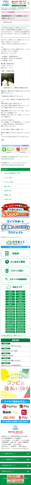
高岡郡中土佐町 (10, 322)
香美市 (10, 304)
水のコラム (5, 446)
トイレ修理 (15, 440)
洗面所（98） (8, 190)
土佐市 (10, 296)
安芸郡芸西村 (20, 311)
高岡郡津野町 (20, 327)
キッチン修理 (25, 440)
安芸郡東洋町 (20, 304)
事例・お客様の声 (23, 442)
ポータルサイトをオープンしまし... (12, 345)
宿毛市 (10, 299)
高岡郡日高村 (10, 327)
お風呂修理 (5, 442)
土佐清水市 (20, 299)
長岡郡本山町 (10, 314)
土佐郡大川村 (20, 316)
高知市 (10, 291)
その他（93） (8, 199)
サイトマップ (5, 448)
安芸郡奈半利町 (10, 306)
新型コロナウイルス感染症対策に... (12, 365)
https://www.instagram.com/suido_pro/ (12, 164)
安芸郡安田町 (10, 309)
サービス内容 (5, 440)
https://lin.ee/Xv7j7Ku (8, 158)
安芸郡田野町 (20, 306)
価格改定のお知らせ (7, 355)
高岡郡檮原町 (20, 324)
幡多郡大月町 (20, 329)
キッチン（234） (9, 182)
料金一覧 (13, 442)
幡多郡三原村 (10, 332)
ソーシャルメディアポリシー (20, 448)
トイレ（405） (8, 177)
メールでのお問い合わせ (19, 5)
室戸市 (20, 291)
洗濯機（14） (8, 195)
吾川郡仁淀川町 (20, 319)
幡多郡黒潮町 (20, 332)
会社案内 (13, 446)
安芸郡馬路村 (10, 311)
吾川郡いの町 (10, 319)
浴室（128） (7, 186)
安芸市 (10, 294)
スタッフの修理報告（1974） (12, 173)
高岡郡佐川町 (20, 322)
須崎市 (20, 296)
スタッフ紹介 (17, 444)
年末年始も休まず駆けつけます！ (11, 360)
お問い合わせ (22, 446)
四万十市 (10, 301)
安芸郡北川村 (20, 309)
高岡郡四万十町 (10, 329)
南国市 (20, 294)
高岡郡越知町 (10, 324)
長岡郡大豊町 (20, 314)
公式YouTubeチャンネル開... (10, 350)
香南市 (20, 301)
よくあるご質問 (6, 444)
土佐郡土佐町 (10, 316)
